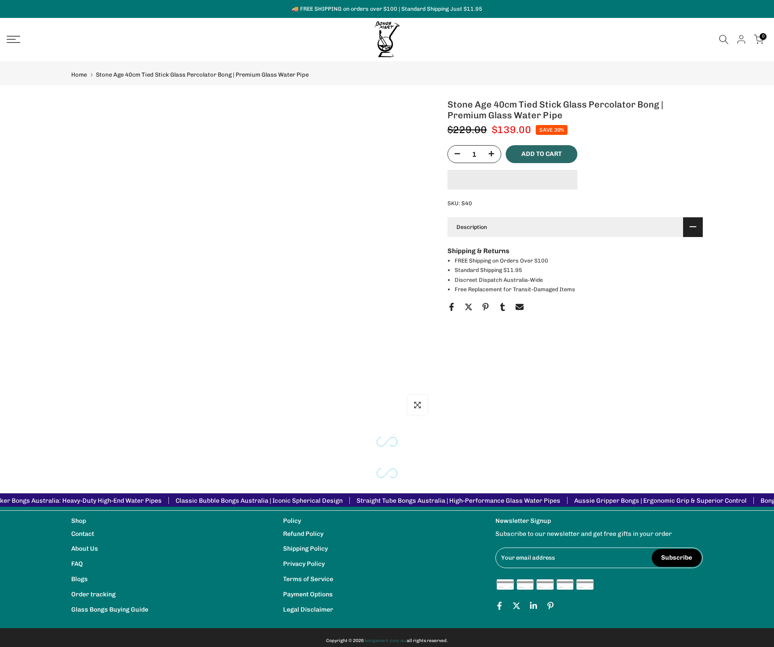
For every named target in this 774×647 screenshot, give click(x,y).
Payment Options (308, 594)
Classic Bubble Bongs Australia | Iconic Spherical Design (259, 501)
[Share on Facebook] (451, 307)
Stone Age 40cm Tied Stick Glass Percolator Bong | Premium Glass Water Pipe (202, 75)
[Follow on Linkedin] (533, 605)
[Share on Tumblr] (503, 307)
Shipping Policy (305, 548)
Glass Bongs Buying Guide (109, 609)
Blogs (79, 579)
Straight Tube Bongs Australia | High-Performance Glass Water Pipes (458, 501)
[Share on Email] (520, 307)
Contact (82, 534)
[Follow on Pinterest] (550, 605)
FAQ (77, 564)
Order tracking (93, 594)
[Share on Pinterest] (486, 307)
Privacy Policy (304, 564)
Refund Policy (303, 534)
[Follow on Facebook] (499, 605)
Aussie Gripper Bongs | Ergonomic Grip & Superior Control (660, 501)
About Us (84, 548)
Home (79, 75)
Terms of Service (308, 579)
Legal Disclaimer (308, 609)
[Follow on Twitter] (516, 605)
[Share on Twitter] (468, 307)
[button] (512, 180)
